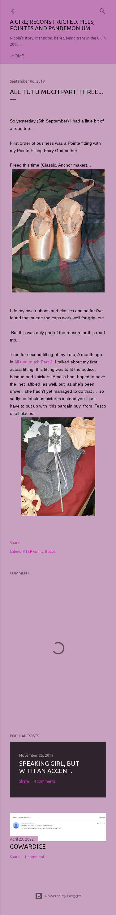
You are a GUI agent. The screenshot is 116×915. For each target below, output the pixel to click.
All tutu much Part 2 (34, 361)
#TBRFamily (33, 551)
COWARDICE (28, 846)
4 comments (44, 781)
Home (18, 55)
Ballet (50, 551)
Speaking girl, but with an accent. (49, 767)
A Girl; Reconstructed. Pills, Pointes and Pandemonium (52, 25)
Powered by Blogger (63, 895)
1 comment (34, 857)
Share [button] (15, 543)
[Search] (102, 9)
